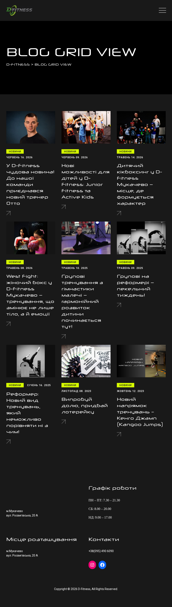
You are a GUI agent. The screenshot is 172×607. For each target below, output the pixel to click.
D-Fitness (84, 589)
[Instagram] (92, 565)
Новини (15, 151)
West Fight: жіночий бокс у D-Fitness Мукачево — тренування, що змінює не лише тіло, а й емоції (30, 295)
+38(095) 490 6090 (101, 551)
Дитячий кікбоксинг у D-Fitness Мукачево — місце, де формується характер (139, 184)
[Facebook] (102, 565)
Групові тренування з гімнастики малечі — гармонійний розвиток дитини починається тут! (82, 301)
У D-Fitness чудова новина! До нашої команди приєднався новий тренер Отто (30, 184)
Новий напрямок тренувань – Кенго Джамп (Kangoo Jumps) (140, 412)
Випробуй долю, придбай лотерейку (84, 405)
